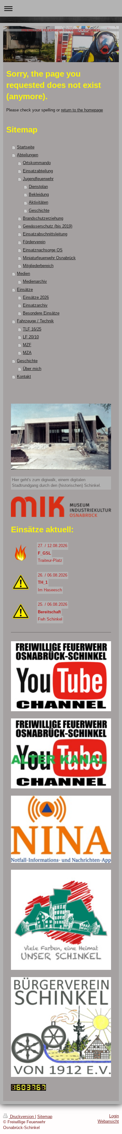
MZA (27, 353)
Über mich (32, 369)
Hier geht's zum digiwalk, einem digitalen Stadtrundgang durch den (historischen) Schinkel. (56, 483)
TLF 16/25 (32, 329)
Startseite (25, 147)
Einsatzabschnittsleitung (45, 234)
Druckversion (22, 1117)
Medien (23, 273)
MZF (27, 345)
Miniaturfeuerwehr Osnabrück (49, 258)
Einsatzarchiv (35, 305)
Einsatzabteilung (38, 171)
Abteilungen (27, 155)
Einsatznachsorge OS (43, 250)
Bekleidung (39, 194)
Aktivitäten (38, 202)
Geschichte (39, 210)
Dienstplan (38, 187)
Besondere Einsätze (41, 313)
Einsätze (25, 290)
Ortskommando (37, 163)
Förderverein (34, 242)
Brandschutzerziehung (43, 218)
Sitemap (44, 1117)
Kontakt (24, 376)
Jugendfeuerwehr (38, 179)
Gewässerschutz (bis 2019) (47, 226)
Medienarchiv (35, 281)
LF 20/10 (31, 337)
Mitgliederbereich (38, 266)
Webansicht (108, 1121)
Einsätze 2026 (36, 297)
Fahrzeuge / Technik (35, 321)
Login (114, 1116)
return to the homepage (82, 110)
